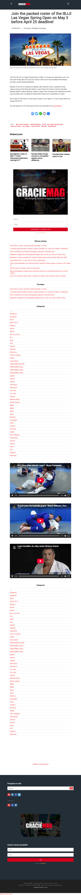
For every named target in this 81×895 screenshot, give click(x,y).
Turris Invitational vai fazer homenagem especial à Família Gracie (32, 251)
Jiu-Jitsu (13, 390)
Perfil (12, 423)
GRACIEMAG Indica (16, 367)
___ (11, 311)
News (12, 411)
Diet (11, 343)
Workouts (13, 455)
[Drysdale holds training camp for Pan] (61, 145)
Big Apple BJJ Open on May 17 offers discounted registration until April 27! (19, 157)
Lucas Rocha (35, 126)
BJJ (11, 337)
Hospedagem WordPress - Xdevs (40, 887)
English (12, 346)
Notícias (13, 417)
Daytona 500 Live (6, 894)
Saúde (12, 432)
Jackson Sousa (15, 126)
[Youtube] (8, 794)
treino (12, 447)
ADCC (12, 320)
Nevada (43, 126)
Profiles (12, 426)
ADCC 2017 (14, 323)
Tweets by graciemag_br (41, 764)
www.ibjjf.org (57, 106)
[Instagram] (12, 794)
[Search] (68, 3)
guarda (12, 376)
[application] (40, 480)
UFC (11, 450)
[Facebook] (15, 794)
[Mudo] (65, 495)
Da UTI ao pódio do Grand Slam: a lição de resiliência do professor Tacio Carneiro (38, 276)
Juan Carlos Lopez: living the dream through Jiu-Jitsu (28, 246)
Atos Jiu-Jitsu (15, 334)
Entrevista (13, 352)
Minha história (15, 399)
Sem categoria (15, 435)
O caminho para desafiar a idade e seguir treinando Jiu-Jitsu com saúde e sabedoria (39, 248)
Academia (13, 314)
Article (12, 328)
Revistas (13, 429)
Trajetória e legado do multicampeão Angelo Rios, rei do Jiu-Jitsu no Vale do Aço (38, 254)
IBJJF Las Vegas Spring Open (52, 124)
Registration (52, 126)
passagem (13, 420)
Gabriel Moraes (35, 124)
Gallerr (12, 358)
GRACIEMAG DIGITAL (17, 364)
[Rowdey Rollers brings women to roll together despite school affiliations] (40, 145)
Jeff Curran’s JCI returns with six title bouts (25, 268)
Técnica (12, 441)
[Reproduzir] (12, 495)
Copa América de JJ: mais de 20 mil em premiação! (27, 260)
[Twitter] (19, 794)
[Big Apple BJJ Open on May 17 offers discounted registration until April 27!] (19, 145)
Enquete (13, 349)
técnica (12, 444)
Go (71, 788)
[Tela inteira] (69, 495)
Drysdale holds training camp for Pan (61, 155)
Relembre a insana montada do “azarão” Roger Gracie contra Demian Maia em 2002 (38, 257)
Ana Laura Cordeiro (22, 124)
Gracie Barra (14, 361)
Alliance (12, 325)
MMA (12, 405)
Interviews (13, 385)
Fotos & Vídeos (15, 355)
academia (13, 317)
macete (12, 396)
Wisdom (13, 453)
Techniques (14, 438)
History (12, 379)
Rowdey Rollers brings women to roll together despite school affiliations (40, 157)
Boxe (11, 340)
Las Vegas (26, 126)
